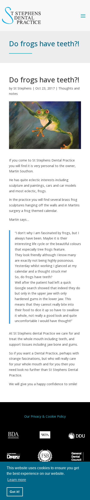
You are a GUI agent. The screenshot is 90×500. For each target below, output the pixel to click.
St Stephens (22, 88)
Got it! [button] (15, 492)
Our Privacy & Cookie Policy (45, 416)
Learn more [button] (16, 480)
